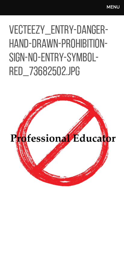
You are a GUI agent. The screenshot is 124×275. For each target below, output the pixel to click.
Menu (113, 6)
